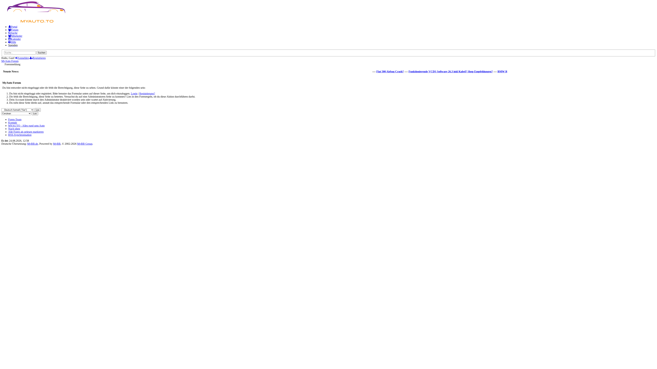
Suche (14, 32)
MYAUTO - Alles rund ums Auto (26, 125)
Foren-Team (14, 119)
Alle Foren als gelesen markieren (26, 131)
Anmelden (23, 58)
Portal (14, 26)
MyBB (57, 143)
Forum (14, 29)
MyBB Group (84, 143)
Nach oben (14, 128)
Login (134, 93)
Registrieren (39, 58)
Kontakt (12, 122)
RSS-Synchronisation (19, 134)
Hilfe (13, 42)
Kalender (16, 39)
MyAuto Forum (9, 61)
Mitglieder (16, 36)
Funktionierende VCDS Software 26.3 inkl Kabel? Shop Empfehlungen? (444, 71)
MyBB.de (32, 143)
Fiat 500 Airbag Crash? (383, 71)
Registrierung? (147, 93)
